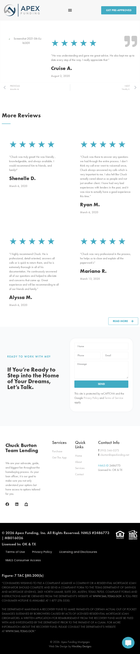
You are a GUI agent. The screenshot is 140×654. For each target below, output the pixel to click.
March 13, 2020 (90, 279)
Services (59, 442)
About (78, 462)
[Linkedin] (17, 504)
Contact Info (109, 442)
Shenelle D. (22, 178)
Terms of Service (113, 398)
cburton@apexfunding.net (114, 455)
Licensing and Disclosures (78, 552)
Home (78, 456)
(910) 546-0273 (109, 450)
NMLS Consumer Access (23, 560)
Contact (79, 474)
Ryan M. (90, 204)
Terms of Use (15, 552)
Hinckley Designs (81, 646)
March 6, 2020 (18, 186)
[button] (70, 10)
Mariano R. (93, 271)
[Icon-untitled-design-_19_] (26, 504)
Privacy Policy (91, 398)
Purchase (57, 451)
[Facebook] (7, 504)
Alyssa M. (20, 297)
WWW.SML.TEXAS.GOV (107, 596)
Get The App (59, 457)
